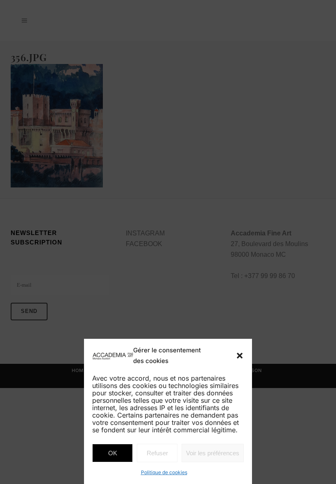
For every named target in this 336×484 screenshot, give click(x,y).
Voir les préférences (212, 453)
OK (112, 453)
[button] (240, 356)
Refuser (157, 453)
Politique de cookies (164, 472)
